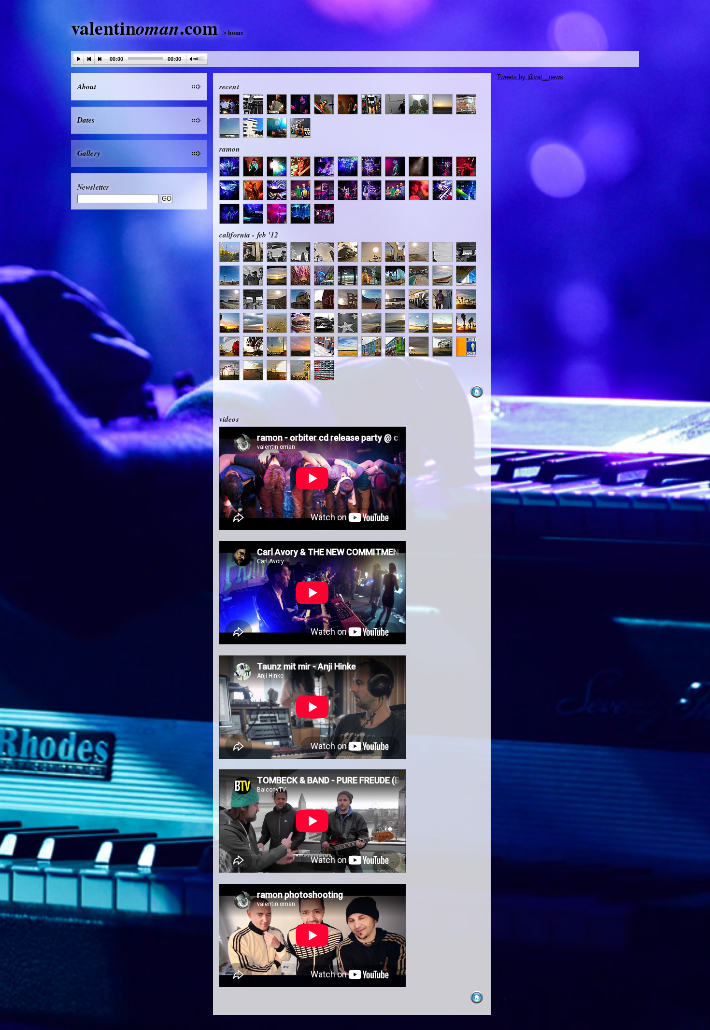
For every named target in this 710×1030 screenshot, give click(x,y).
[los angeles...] (231, 253)
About (87, 86)
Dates (86, 119)
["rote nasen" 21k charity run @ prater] (373, 105)
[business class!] (278, 129)
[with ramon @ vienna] (255, 105)
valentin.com (157, 27)
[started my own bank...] (468, 105)
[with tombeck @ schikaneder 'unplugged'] (349, 105)
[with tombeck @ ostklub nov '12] (302, 105)
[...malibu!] (397, 105)
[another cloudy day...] (231, 129)
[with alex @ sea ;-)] (420, 105)
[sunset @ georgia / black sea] (444, 105)
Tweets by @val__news (530, 77)
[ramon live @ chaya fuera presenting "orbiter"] (231, 167)
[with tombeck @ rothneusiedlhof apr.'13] (278, 105)
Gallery (88, 153)
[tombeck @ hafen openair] (302, 129)
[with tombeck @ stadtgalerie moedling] (231, 105)
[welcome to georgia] (255, 129)
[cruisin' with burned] (278, 253)
